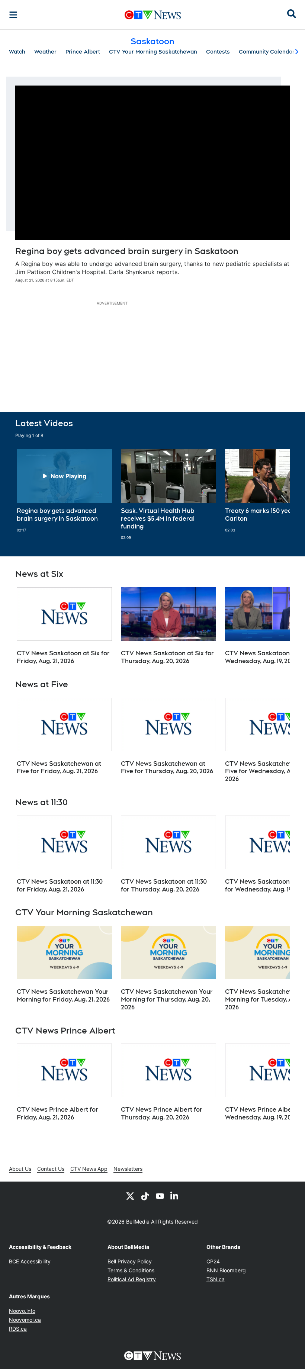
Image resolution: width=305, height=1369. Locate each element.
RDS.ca (18, 1328)
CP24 (213, 1261)
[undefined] (64, 491)
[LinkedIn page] (174, 1195)
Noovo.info (22, 1311)
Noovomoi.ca (25, 1320)
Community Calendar (267, 52)
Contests (218, 52)
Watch (17, 52)
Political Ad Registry (131, 1279)
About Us (20, 1169)
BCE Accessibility (30, 1261)
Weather (45, 52)
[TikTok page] (145, 1195)
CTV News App (88, 1169)
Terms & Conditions (130, 1270)
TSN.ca (215, 1279)
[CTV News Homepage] (153, 14)
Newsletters (127, 1169)
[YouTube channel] (159, 1195)
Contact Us (50, 1169)
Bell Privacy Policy (129, 1261)
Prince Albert (82, 52)
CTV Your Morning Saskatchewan (153, 52)
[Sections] (13, 14)
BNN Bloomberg (226, 1270)
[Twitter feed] (130, 1195)
